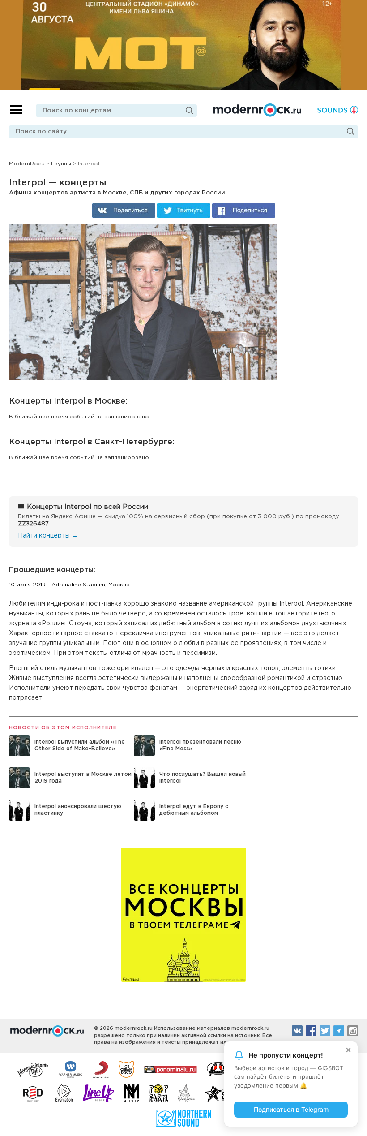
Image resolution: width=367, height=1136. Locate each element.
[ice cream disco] (126, 1069)
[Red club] (34, 1093)
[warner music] (71, 1069)
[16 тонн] (33, 1069)
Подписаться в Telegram (291, 1109)
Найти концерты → (48, 535)
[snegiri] (218, 1069)
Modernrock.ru (257, 110)
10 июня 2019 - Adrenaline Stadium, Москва (69, 584)
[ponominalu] (170, 1069)
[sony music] (101, 1069)
